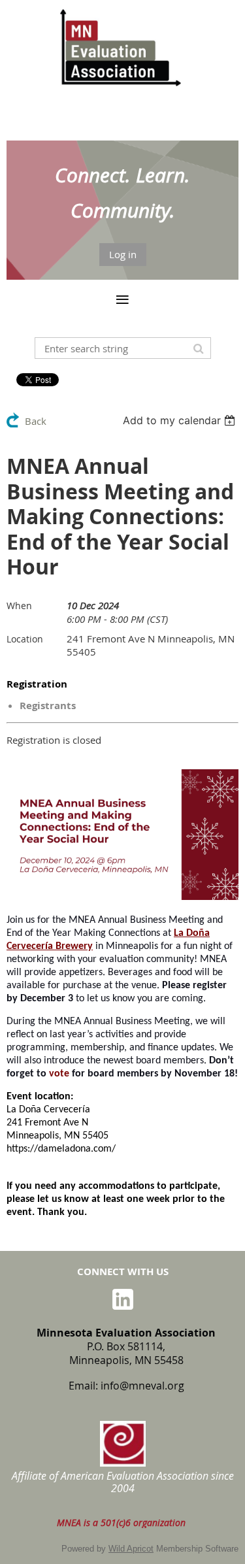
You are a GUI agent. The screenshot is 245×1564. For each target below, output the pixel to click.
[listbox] (180, 420)
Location (25, 639)
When (19, 605)
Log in (123, 254)
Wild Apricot (131, 1549)
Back (35, 420)
